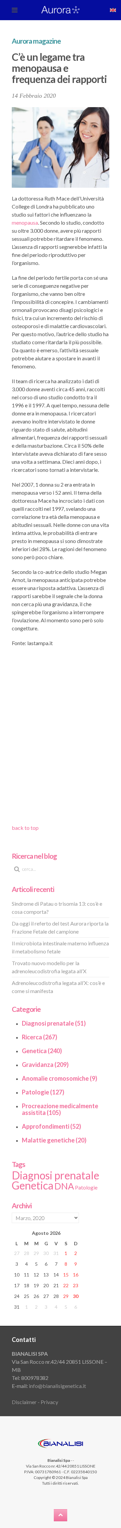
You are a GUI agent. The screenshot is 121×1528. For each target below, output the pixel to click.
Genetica (32, 1185)
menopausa (25, 222)
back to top (25, 827)
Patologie (86, 1187)
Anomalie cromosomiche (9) (59, 1078)
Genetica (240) (42, 1050)
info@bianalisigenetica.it (57, 1386)
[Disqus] (60, 738)
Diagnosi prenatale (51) (54, 1023)
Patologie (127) (43, 1092)
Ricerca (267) (39, 1037)
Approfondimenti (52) (51, 1126)
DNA (64, 1186)
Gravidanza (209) (45, 1064)
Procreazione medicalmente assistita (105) (60, 1109)
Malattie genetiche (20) (54, 1140)
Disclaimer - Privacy (35, 1402)
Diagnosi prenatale (55, 1175)
